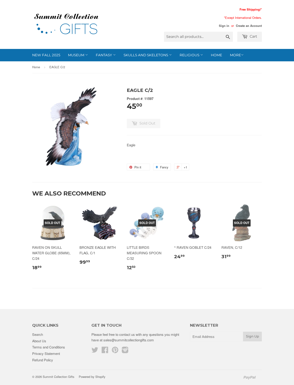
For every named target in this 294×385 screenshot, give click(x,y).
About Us (39, 340)
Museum (76, 55)
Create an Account (249, 26)
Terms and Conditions (48, 347)
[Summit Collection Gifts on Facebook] (105, 351)
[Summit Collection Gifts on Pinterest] (115, 351)
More (235, 55)
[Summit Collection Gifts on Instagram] (125, 351)
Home (216, 55)
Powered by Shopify (92, 376)
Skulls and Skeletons (146, 55)
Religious (190, 55)
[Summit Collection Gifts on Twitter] (94, 351)
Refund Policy (42, 359)
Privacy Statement (46, 353)
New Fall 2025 (46, 55)
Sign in (224, 26)
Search (37, 334)
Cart (253, 36)
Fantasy (104, 55)
